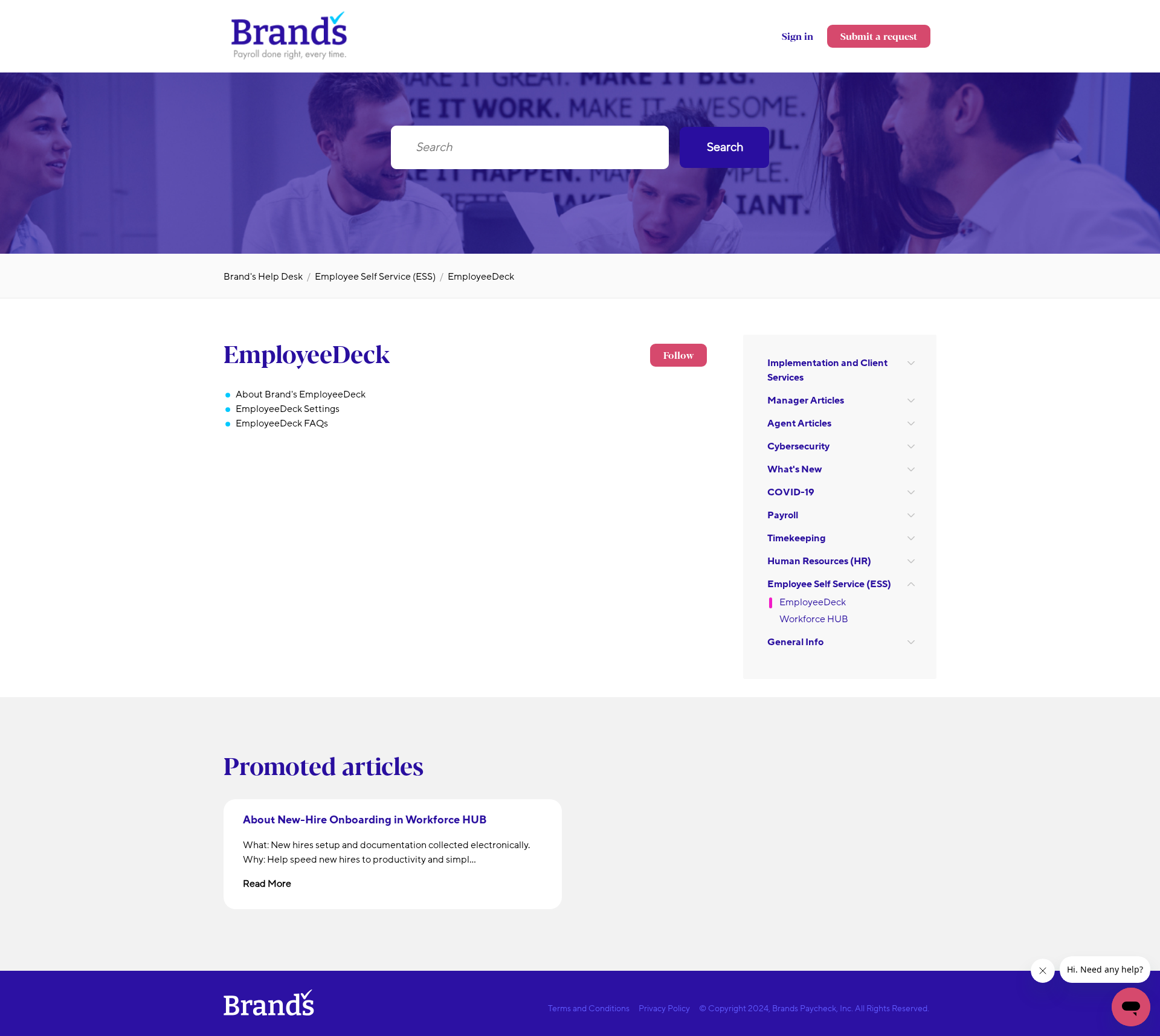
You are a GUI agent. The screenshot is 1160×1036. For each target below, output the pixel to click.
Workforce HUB (813, 619)
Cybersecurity (798, 446)
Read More (267, 883)
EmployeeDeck (481, 276)
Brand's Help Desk (263, 276)
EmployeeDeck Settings (288, 409)
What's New (794, 469)
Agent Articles (799, 423)
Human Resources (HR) (819, 561)
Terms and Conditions (589, 1008)
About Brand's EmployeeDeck (301, 394)
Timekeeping (796, 538)
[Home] (290, 58)
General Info (795, 642)
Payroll (782, 515)
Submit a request (878, 36)
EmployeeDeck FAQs (282, 423)
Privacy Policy (664, 1008)
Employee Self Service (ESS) (375, 276)
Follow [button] (678, 355)
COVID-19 (790, 492)
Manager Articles (805, 400)
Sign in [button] (797, 36)
